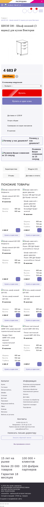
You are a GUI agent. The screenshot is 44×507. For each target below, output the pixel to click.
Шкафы (3, 392)
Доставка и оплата (33, 176)
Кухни (3, 384)
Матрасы (4, 412)
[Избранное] (30, 10)
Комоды (3, 409)
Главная (4, 18)
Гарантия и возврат (30, 404)
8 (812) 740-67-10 (14, 5)
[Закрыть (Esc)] (1, 503)
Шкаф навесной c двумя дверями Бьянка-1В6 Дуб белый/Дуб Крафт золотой (30, 206)
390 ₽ (6, 76)
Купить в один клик (22, 101)
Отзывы (11, 176)
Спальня (4, 395)
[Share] (3, 503)
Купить (22, 93)
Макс (6, 5)
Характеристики (11, 169)
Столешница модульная (12, 82)
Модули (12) (33, 169)
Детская (4, 398)
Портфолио (27, 407)
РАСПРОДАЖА (21, 1)
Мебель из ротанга (7, 414)
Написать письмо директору (22, 433)
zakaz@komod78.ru (21, 429)
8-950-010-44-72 (22, 422)
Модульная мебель (7, 403)
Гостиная (4, 387)
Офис (3, 406)
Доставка (26, 397)
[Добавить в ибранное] (40, 61)
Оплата (25, 394)
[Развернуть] (5, 503)
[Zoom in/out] (8, 503)
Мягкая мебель (6, 390)
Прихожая (4, 401)
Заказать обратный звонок (22, 438)
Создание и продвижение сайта (11, 499)
